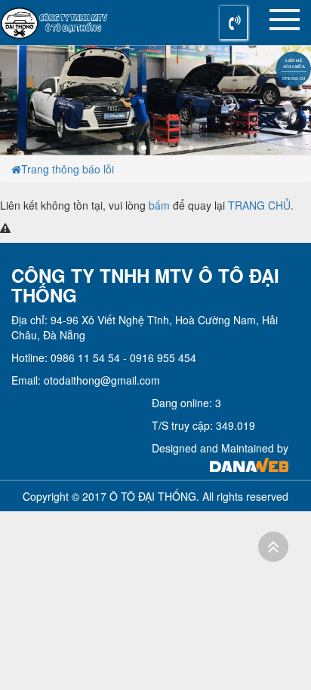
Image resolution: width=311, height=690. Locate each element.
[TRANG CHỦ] (16, 168)
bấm (159, 205)
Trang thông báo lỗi (67, 168)
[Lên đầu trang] (273, 547)
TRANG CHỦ (259, 205)
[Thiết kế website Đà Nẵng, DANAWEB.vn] (249, 463)
